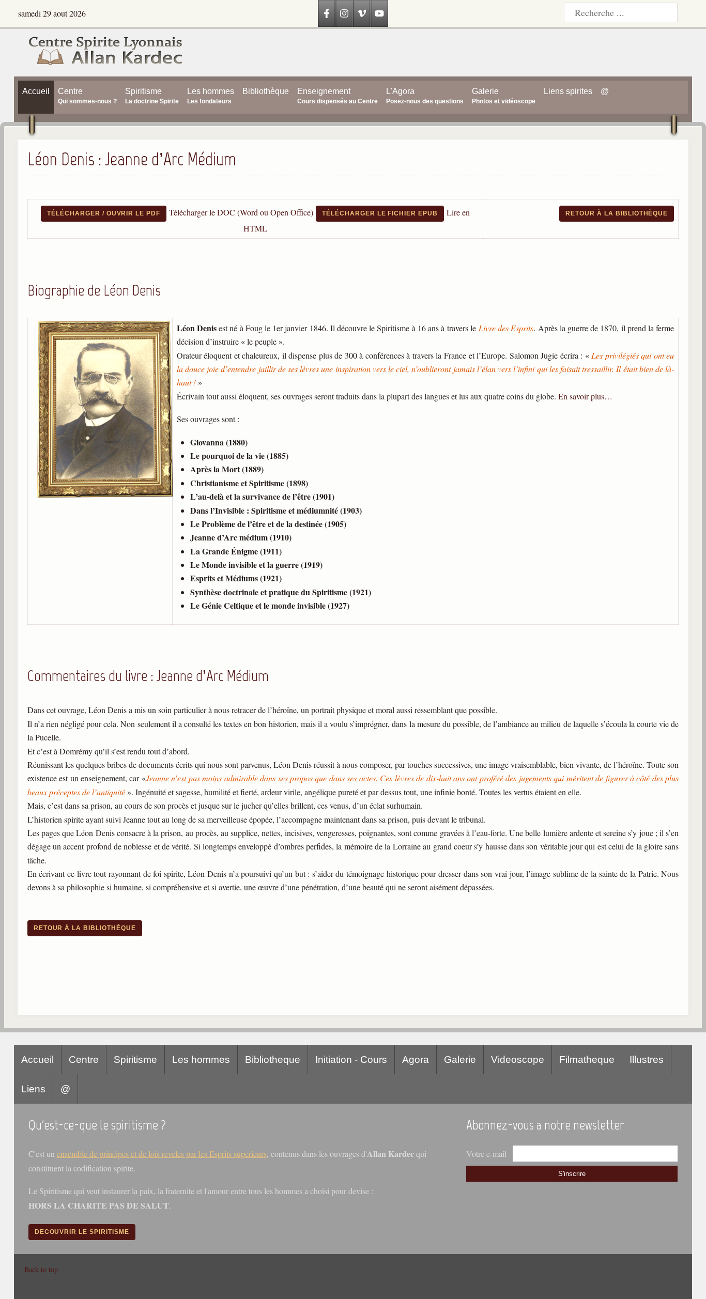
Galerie (460, 1059)
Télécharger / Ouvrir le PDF (103, 213)
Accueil (37, 1059)
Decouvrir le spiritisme (82, 1231)
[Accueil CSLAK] (98, 52)
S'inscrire (572, 1174)
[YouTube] (379, 13)
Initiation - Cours (351, 1059)
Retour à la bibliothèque (616, 213)
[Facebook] (326, 13)
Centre (84, 1059)
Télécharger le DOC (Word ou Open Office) (241, 212)
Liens (33, 1089)
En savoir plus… (585, 396)
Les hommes (201, 1059)
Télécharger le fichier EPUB (380, 213)
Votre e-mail (486, 1153)
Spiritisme (135, 1059)
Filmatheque (587, 1059)
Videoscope (517, 1059)
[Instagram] (344, 13)
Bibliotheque (272, 1059)
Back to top (41, 1269)
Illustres (647, 1059)
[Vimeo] (362, 13)
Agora (415, 1059)
